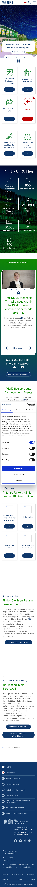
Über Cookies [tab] (30, 410)
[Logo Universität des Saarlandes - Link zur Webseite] (10, 852)
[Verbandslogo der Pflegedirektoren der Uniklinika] (26, 866)
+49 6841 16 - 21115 (24, 832)
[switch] (32, 448)
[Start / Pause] (18, 61)
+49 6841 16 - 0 (26, 830)
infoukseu (23, 835)
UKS (21, 318)
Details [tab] (18, 410)
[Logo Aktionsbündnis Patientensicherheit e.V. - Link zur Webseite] (10, 859)
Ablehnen (18, 481)
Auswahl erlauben (18, 474)
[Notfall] (25, 2)
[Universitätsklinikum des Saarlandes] (7, 2)
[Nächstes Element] (22, 61)
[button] (6, 57)
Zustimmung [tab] (6, 410)
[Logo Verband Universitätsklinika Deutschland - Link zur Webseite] (10, 866)
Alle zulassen (18, 468)
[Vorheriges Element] (15, 61)
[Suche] (29, 2)
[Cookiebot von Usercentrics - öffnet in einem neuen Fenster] (26, 404)
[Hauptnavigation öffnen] (34, 2)
